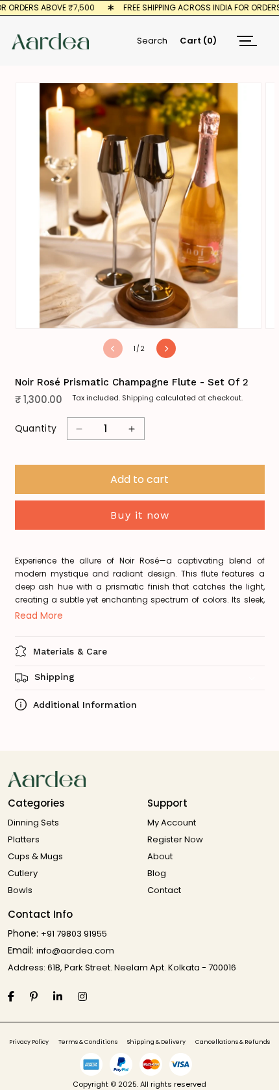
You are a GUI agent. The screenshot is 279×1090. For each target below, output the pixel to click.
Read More (39, 615)
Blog (156, 873)
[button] (140, 678)
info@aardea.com (75, 950)
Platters (24, 839)
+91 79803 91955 (74, 934)
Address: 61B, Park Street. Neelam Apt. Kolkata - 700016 (122, 967)
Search (152, 40)
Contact (164, 890)
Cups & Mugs (35, 856)
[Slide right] (166, 348)
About (160, 856)
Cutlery (23, 873)
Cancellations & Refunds (232, 1042)
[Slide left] (113, 348)
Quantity (36, 428)
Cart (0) (198, 40)
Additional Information (85, 704)
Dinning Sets (33, 822)
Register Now (175, 839)
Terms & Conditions (87, 1042)
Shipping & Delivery (156, 1042)
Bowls (20, 890)
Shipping (138, 398)
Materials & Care (70, 651)
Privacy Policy (29, 1042)
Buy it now (139, 515)
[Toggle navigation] (247, 40)
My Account (171, 822)
